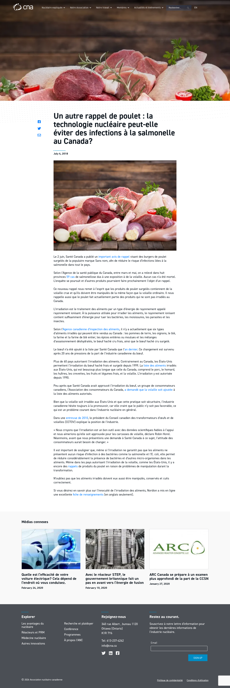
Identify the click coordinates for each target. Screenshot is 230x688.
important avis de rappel (113, 257)
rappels (73, 466)
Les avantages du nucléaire (33, 625)
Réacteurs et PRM (33, 632)
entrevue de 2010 (77, 418)
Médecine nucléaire (34, 638)
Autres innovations (33, 643)
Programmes (72, 634)
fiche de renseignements (88, 494)
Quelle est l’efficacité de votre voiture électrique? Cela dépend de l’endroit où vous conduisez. (49, 578)
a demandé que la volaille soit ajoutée (149, 390)
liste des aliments (155, 365)
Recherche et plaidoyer (78, 623)
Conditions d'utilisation (197, 680)
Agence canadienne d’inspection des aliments (91, 329)
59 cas (71, 277)
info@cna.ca (109, 646)
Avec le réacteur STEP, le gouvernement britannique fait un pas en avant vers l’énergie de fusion (115, 578)
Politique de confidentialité (170, 680)
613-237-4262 (115, 641)
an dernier (131, 349)
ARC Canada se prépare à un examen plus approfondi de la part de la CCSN (179, 576)
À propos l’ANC (73, 640)
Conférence (71, 629)
